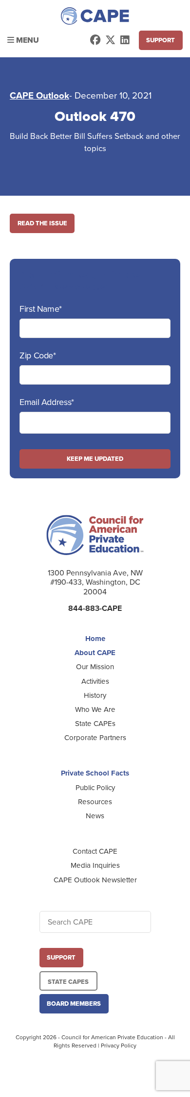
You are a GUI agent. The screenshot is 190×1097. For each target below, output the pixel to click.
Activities (95, 681)
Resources (95, 801)
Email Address (46, 402)
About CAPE (95, 652)
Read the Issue (42, 223)
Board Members (74, 1003)
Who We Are (95, 709)
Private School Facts (95, 773)
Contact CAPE (95, 851)
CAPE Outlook (39, 95)
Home (95, 638)
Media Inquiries (95, 865)
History (95, 695)
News (95, 815)
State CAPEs (95, 723)
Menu (26, 40)
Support (160, 40)
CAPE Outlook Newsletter (95, 880)
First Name (40, 309)
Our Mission (95, 666)
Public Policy (95, 787)
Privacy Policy (118, 1045)
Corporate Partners (95, 737)
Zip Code (37, 355)
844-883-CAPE (95, 608)
